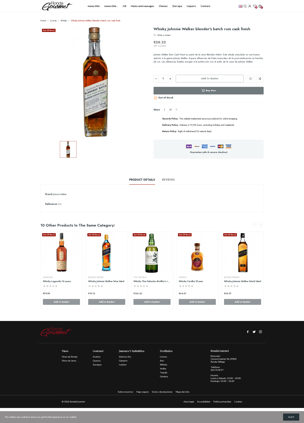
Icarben (123, 364)
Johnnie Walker (60, 194)
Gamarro (123, 360)
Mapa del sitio (182, 391)
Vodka (163, 368)
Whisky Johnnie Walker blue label (106, 281)
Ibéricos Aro (125, 356)
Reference (51, 204)
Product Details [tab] (142, 180)
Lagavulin (48, 277)
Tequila (163, 372)
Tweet (171, 109)
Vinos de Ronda (69, 356)
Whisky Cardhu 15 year (191, 281)
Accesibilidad (203, 401)
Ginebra (164, 376)
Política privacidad (222, 401)
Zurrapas (97, 364)
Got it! (291, 417)
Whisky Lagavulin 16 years (57, 281)
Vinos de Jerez (69, 360)
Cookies (238, 401)
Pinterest (177, 109)
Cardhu (182, 277)
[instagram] (260, 332)
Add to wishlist (250, 78)
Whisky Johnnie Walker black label (242, 281)
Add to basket (209, 78)
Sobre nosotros (125, 391)
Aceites (97, 356)
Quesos (97, 360)
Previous (254, 224)
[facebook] (247, 332)
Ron (162, 360)
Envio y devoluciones (162, 391)
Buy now (211, 90)
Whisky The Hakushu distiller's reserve (152, 281)
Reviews (168, 180)
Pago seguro (142, 391)
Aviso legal (189, 401)
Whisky (163, 364)
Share (165, 109)
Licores (163, 356)
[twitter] (254, 332)
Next (261, 224)
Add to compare (260, 78)
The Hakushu (140, 277)
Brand (48, 194)
